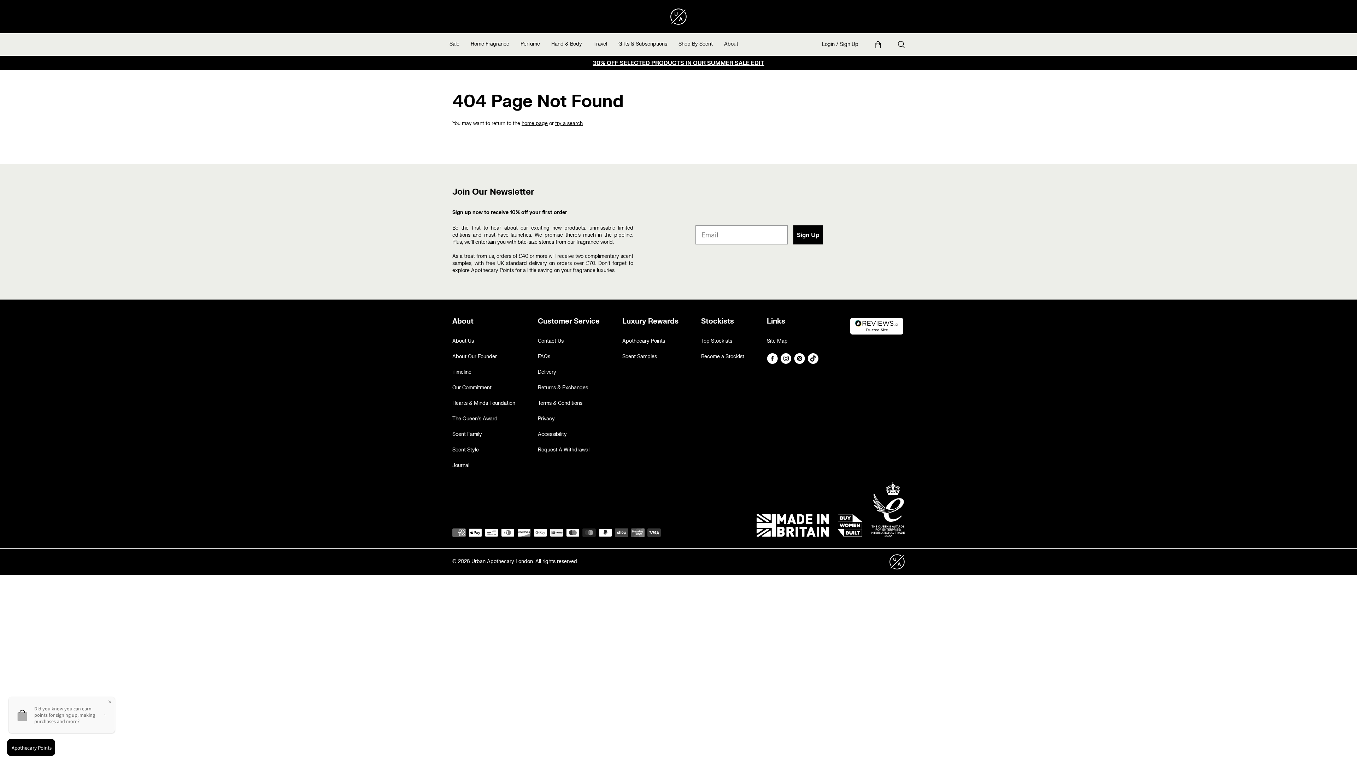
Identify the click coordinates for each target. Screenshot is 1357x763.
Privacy (546, 419)
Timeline (461, 372)
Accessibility (552, 434)
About (731, 44)
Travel (600, 44)
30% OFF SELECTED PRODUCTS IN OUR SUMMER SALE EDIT (678, 63)
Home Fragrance (490, 44)
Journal (460, 465)
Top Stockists (716, 341)
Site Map (777, 341)
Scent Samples (639, 357)
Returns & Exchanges (563, 388)
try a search (569, 123)
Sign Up (849, 44)
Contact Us (551, 341)
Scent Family (467, 434)
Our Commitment (472, 388)
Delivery (547, 372)
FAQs (544, 357)
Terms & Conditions (560, 403)
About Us (463, 341)
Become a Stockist (722, 357)
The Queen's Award (475, 419)
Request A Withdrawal (563, 450)
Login (828, 44)
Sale (454, 44)
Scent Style (465, 450)
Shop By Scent (695, 44)
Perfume (530, 44)
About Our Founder (474, 357)
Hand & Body (566, 44)
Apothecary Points (643, 341)
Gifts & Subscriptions (642, 44)
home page (535, 123)
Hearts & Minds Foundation (483, 403)
